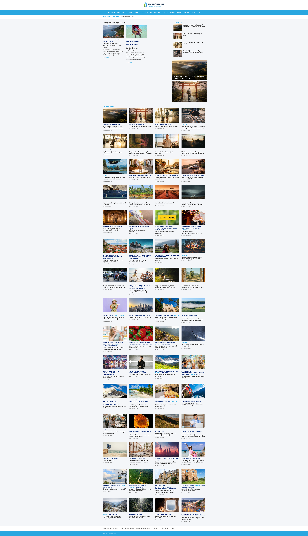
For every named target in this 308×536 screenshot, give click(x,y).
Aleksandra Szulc (116, 49)
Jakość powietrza (194, 315)
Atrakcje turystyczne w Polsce (189, 372)
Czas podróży (106, 485)
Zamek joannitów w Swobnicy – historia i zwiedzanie (192, 489)
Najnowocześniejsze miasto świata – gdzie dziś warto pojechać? (166, 462)
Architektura (158, 485)
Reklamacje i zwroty (187, 433)
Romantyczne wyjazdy (160, 256)
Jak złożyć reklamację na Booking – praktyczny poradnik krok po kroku (193, 435)
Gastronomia (158, 399)
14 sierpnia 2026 (108, 410)
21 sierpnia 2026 (160, 262)
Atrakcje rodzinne (159, 255)
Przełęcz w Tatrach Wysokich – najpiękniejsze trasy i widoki (112, 517)
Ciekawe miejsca (121, 12)
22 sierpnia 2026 (108, 264)
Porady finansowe (117, 256)
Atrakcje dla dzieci (133, 283)
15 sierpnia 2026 (160, 378)
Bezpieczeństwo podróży (132, 41)
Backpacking (111, 12)
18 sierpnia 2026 (108, 351)
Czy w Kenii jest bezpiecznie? (164, 203)
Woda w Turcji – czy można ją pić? (140, 177)
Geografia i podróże (143, 256)
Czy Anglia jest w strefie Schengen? (140, 374)
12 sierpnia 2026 (134, 438)
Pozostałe (186, 12)
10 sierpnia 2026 (160, 465)
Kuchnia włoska (166, 399)
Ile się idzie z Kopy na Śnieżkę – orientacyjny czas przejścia (165, 434)
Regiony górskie (133, 485)
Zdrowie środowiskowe (187, 317)
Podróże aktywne (171, 342)
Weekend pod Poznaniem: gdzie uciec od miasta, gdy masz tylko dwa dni (193, 153)
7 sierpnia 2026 (186, 521)
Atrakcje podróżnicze (134, 399)
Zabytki (179, 12)
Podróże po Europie (168, 315)
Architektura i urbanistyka (136, 255)
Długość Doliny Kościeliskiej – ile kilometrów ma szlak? (140, 489)
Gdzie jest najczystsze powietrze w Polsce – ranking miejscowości (192, 319)
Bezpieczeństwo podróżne (132, 39)
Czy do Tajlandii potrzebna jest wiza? (167, 126)
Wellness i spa (164, 372)
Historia (165, 485)
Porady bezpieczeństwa (132, 44)
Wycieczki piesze (138, 514)
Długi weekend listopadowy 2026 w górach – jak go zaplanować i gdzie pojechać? (140, 153)
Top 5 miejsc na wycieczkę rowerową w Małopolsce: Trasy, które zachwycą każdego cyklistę (193, 52)
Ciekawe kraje (116, 371)
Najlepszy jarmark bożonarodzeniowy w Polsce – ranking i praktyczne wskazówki (192, 233)
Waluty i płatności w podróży (110, 345)
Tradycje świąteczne (195, 228)
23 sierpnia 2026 (186, 235)
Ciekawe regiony (141, 226)
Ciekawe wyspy (132, 402)
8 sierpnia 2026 (160, 494)
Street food (168, 401)
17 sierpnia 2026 (160, 349)
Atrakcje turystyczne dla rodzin (137, 285)
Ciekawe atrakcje (107, 124)
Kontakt (194, 12)
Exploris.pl (113, 533)
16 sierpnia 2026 (108, 380)
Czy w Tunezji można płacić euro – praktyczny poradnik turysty (114, 348)
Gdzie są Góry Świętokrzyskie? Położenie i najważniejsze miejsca (194, 25)
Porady (183, 201)
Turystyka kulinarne (160, 402)
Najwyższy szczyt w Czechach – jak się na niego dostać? (166, 346)
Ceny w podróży (142, 342)
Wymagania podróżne (172, 228)
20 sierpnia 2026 (186, 289)
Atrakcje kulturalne (187, 226)
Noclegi (137, 12)
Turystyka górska (133, 258)
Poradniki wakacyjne (108, 256)
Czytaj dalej (106, 57)
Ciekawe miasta (170, 314)
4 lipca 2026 (106, 49)
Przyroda (157, 12)
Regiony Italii (106, 404)
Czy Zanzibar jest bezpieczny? (132, 49)
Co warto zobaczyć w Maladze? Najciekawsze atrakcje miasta (138, 461)
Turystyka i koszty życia (146, 344)
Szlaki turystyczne (160, 430)
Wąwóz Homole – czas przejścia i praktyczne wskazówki (139, 517)
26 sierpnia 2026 (160, 181)
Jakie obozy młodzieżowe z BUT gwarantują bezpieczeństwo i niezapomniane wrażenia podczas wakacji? (192, 259)
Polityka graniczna (134, 372)
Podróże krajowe (174, 255)
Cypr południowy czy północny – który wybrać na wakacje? (113, 318)
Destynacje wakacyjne (108, 314)
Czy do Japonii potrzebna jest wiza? (185, 100)
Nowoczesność (175, 458)
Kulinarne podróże (160, 401)
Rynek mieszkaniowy (145, 315)
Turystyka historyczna (161, 487)
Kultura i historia (194, 515)
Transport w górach (115, 485)
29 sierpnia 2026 (108, 130)
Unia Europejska (143, 372)
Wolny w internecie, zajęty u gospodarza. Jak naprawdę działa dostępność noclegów (192, 287)
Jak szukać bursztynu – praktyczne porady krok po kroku (140, 435)
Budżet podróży (185, 485)
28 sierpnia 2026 (160, 128)
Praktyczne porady (133, 433)
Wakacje (122, 315)
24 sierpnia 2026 (134, 233)
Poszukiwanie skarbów (145, 431)
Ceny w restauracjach (187, 399)
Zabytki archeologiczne (161, 488)
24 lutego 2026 (130, 52)
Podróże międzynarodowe (166, 226)
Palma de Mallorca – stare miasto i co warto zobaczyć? (166, 318)
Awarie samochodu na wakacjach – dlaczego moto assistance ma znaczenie (114, 179)
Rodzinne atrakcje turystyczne (137, 288)
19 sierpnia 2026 (160, 321)
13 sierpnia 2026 (160, 408)
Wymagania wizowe (160, 229)
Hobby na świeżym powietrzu (136, 430)
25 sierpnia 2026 (160, 205)
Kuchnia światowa (197, 399)
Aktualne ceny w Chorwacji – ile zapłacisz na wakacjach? (113, 261)
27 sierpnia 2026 (160, 155)
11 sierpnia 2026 (186, 438)
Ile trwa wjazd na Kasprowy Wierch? (114, 489)
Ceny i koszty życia (107, 255)
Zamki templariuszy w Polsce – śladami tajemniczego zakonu (165, 491)
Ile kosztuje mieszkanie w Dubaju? (140, 317)
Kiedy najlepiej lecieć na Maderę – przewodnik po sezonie (112, 45)
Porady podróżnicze (196, 430)
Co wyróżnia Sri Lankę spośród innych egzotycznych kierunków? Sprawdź (139, 204)
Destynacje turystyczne (109, 39)
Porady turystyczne (146, 12)
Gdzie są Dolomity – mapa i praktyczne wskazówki (137, 261)
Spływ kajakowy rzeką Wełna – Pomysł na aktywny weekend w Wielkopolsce (165, 287)
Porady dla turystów (108, 342)
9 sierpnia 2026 (107, 491)
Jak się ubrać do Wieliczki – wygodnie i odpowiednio (111, 229)
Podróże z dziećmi (143, 287)
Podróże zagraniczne (108, 41)
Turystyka (164, 12)
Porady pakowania (107, 226)
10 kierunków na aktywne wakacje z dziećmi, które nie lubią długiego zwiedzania (193, 462)
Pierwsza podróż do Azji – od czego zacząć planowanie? (114, 432)
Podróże (118, 39)
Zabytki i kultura (172, 488)
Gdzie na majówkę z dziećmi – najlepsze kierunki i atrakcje (138, 291)
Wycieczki (172, 12)
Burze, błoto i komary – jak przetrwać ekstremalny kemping (192, 203)
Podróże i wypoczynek (187, 458)
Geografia (175, 371)
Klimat (147, 226)
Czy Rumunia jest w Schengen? (112, 152)
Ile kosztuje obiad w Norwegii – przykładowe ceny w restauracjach (192, 404)
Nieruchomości (142, 314)
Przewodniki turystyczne (109, 374)
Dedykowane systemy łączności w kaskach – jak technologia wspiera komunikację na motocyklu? (114, 287)
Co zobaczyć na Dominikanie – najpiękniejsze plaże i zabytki (139, 405)
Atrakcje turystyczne (160, 314)
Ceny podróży (115, 255)
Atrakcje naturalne (186, 314)
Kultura (130, 12)
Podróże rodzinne (133, 287)
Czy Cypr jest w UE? (109, 460)
